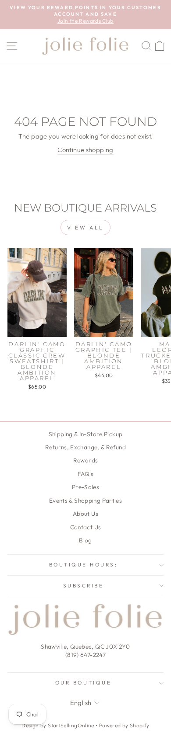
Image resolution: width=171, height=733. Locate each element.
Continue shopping (85, 150)
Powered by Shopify (124, 725)
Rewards (85, 460)
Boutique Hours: (83, 564)
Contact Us (85, 527)
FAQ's (85, 474)
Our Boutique (83, 682)
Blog (85, 540)
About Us (85, 514)
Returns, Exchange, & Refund (85, 447)
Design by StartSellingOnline (58, 725)
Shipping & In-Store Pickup (86, 434)
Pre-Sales (85, 487)
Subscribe (83, 585)
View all (85, 227)
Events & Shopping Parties (85, 500)
